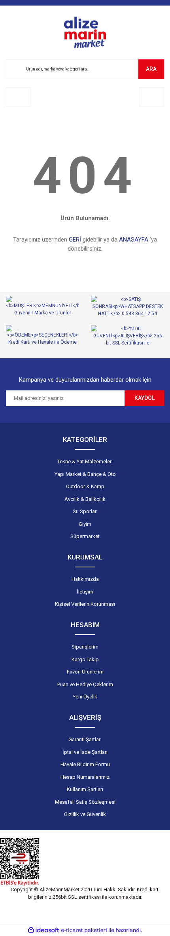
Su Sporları (85, 511)
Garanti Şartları (85, 739)
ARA (151, 69)
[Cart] (152, 97)
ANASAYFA (133, 239)
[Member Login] (18, 97)
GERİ (75, 239)
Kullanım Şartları (85, 789)
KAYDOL (144, 398)
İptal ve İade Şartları (85, 752)
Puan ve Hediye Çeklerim (85, 684)
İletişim (85, 592)
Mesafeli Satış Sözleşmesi (85, 802)
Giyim (85, 524)
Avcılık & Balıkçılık (85, 499)
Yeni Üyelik (85, 697)
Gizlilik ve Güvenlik (85, 814)
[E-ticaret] (84, 930)
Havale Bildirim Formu (85, 764)
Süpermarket (85, 536)
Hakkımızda (85, 579)
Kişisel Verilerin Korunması (85, 604)
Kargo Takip (85, 659)
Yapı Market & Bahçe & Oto (85, 474)
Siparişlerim (85, 647)
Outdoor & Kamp (85, 486)
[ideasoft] (43, 930)
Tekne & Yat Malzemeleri (85, 461)
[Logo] (85, 32)
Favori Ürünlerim (85, 672)
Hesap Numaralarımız (85, 777)
